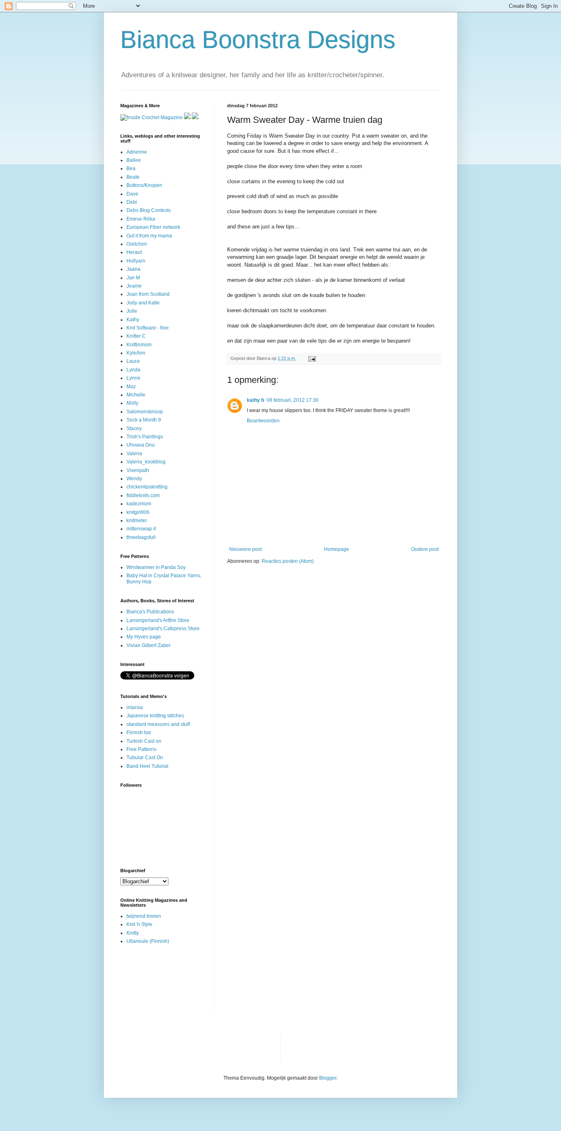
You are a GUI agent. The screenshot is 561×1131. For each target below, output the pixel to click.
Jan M (133, 278)
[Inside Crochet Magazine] (151, 117)
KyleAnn (135, 353)
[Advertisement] (146, 983)
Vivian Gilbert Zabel (148, 645)
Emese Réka (140, 219)
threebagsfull (141, 537)
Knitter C (136, 336)
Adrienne (136, 152)
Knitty (132, 933)
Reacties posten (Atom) (288, 561)
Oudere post (425, 549)
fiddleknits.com (143, 495)
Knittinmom (139, 345)
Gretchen (136, 244)
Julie (131, 311)
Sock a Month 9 (143, 420)
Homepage (336, 549)
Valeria (134, 453)
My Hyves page (143, 637)
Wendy (134, 478)
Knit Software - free (147, 328)
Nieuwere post (245, 549)
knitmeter (136, 520)
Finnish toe (138, 732)
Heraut (134, 252)
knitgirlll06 (137, 512)
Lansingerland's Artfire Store (157, 620)
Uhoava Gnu (140, 445)
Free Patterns (141, 749)
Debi (131, 202)
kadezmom (138, 504)
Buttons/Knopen (144, 185)
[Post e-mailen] (311, 358)
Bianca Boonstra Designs (257, 39)
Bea (131, 168)
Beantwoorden (263, 421)
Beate (133, 177)
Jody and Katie (143, 303)
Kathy (132, 319)
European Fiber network (153, 227)
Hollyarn (135, 261)
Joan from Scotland (148, 294)
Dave (132, 194)
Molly (132, 403)
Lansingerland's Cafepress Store (163, 628)
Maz (131, 386)
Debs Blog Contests (148, 210)
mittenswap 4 (141, 529)
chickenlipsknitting (147, 487)
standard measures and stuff (158, 724)
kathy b (255, 400)
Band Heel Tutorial (147, 766)
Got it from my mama (149, 236)
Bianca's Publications (150, 612)
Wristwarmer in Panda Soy (156, 567)
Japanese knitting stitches (155, 716)
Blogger (327, 1078)
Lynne (133, 378)
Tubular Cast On (144, 757)
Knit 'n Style (139, 924)
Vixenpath (137, 470)
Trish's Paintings (144, 437)
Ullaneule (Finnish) (147, 941)
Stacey (134, 428)
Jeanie (134, 286)
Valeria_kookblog (146, 462)
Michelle (135, 395)
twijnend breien (143, 916)
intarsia (134, 707)
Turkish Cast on (143, 741)
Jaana (133, 269)
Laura (133, 361)
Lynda (133, 370)
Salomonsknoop (144, 412)
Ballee (133, 160)
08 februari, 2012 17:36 (293, 400)
